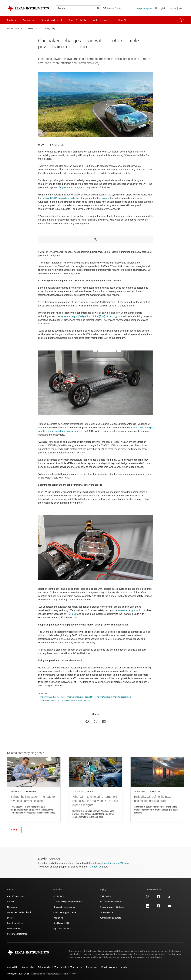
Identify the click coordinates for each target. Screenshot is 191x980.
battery (45, 198)
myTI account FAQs (62, 928)
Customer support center (65, 912)
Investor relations (15, 923)
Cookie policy (28, 967)
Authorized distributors (110, 918)
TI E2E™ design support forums (67, 901)
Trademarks (91, 967)
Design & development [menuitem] (51, 20)
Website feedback (109, 967)
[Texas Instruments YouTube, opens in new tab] (169, 907)
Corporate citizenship (17, 934)
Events (10, 918)
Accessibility (13, 967)
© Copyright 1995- (18, 974)
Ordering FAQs (106, 912)
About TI (20, 28)
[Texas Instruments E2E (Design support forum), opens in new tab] (158, 907)
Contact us (58, 896)
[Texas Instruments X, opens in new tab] (169, 897)
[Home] (28, 8)
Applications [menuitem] (28, 20)
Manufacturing (14, 928)
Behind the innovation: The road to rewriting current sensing (33, 789)
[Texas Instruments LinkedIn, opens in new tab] (148, 907)
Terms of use (76, 967)
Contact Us (95, 866)
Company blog (48, 28)
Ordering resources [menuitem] (102, 20)
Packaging (58, 918)
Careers (10, 901)
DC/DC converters (59, 198)
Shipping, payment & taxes (112, 907)
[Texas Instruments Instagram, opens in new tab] (148, 897)
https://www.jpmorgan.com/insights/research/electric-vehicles (65, 700)
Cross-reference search (64, 907)
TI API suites (105, 896)
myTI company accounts (111, 901)
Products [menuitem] (11, 20)
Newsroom (33, 28)
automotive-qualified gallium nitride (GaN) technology (89, 316)
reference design (126, 610)
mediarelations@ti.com (116, 863)
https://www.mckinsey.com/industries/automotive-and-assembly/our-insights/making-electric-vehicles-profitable (85, 697)
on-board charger (79, 198)
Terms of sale (60, 967)
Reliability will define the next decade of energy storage (157, 789)
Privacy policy (44, 967)
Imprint (124, 967)
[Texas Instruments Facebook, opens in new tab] (158, 897)
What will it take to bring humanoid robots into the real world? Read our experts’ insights (95, 789)
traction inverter (101, 198)
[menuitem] (182, 20)
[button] (87, 721)
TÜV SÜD (72, 613)
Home (10, 28)
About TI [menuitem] (122, 20)
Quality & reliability (61, 923)
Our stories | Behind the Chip (20, 912)
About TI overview (15, 896)
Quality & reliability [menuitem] (77, 20)
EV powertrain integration (72, 187)
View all (14, 830)
